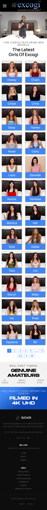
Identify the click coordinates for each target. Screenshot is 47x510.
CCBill (23, 453)
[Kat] (35, 212)
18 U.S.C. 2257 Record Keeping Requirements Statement (23, 432)
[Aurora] (12, 188)
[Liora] (12, 164)
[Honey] (12, 69)
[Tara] (12, 260)
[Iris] (12, 307)
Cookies (30, 504)
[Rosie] (12, 140)
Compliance (23, 482)
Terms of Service (23, 475)
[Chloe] (12, 93)
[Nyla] (12, 236)
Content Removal (23, 478)
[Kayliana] (12, 331)
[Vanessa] (35, 188)
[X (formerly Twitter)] (28, 438)
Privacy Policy (23, 471)
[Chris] (35, 93)
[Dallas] (35, 236)
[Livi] (35, 260)
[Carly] (35, 140)
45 (20, 356)
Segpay (23, 460)
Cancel (23, 485)
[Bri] (35, 331)
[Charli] (35, 69)
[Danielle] (35, 164)
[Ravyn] (12, 283)
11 (42, 350)
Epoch (23, 456)
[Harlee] (35, 116)
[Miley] (35, 283)
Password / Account (23, 488)
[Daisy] (12, 116)
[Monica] (12, 212)
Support (22, 504)
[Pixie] (35, 307)
